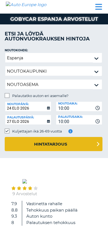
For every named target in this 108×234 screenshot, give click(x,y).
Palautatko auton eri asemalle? (40, 95)
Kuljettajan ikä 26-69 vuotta (37, 131)
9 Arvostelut (24, 193)
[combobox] (79, 106)
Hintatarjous (50, 144)
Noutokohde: (16, 50)
